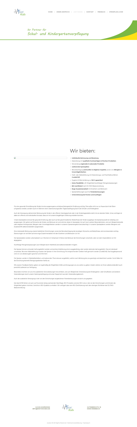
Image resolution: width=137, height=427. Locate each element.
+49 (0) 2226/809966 (42, 407)
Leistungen (65, 27)
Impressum (86, 423)
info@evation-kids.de (41, 409)
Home (56, 27)
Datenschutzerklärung (74, 423)
